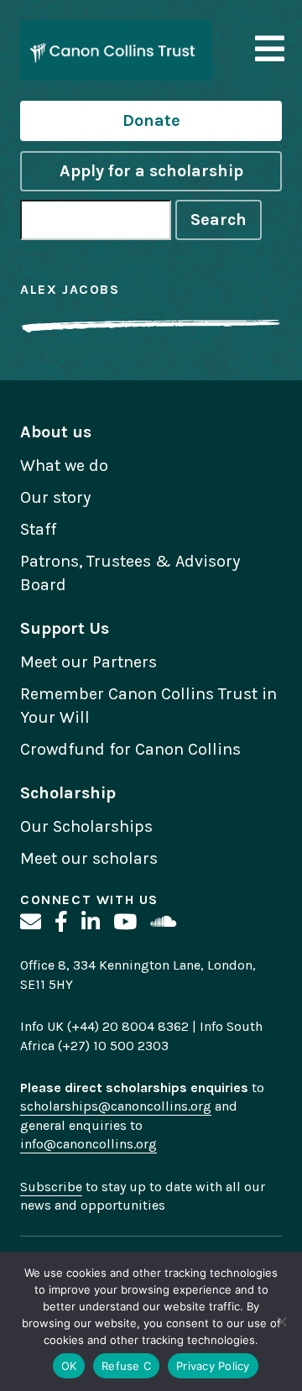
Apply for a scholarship (151, 170)
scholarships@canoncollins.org (115, 1106)
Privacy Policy (213, 1366)
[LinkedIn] (90, 922)
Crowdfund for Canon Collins (130, 749)
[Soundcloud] (163, 922)
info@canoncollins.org (88, 1144)
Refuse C (126, 1366)
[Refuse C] (281, 1321)
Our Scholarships (86, 826)
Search (218, 219)
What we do (64, 465)
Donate (151, 120)
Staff (38, 529)
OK (69, 1366)
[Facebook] (61, 922)
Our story (55, 497)
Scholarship (68, 793)
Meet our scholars (89, 858)
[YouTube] (125, 922)
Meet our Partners (88, 662)
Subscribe (51, 1187)
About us (55, 432)
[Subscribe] (30, 922)
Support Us (64, 628)
